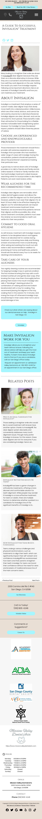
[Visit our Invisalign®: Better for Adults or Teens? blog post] (21, 464)
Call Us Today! (21, 606)
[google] (16, 811)
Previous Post (8, 580)
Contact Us (21, 632)
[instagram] (30, 811)
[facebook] (7, 811)
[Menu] (36, 15)
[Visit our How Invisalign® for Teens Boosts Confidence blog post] (21, 527)
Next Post (35, 580)
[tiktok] (34, 811)
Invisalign (21, 325)
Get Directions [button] (21, 595)
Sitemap (32, 805)
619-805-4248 (27, 365)
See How (8, 7)
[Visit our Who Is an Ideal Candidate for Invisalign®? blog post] (21, 401)
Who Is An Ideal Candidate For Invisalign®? (17, 418)
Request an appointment (15, 363)
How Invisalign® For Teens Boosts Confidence (18, 544)
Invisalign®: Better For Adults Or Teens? (18, 481)
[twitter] (12, 811)
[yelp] (25, 811)
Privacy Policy (25, 805)
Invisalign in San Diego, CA (26, 313)
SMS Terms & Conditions (14, 805)
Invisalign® (7, 76)
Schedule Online (21, 613)
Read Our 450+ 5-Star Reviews (26, 7)
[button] (5, 14)
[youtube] (21, 811)
